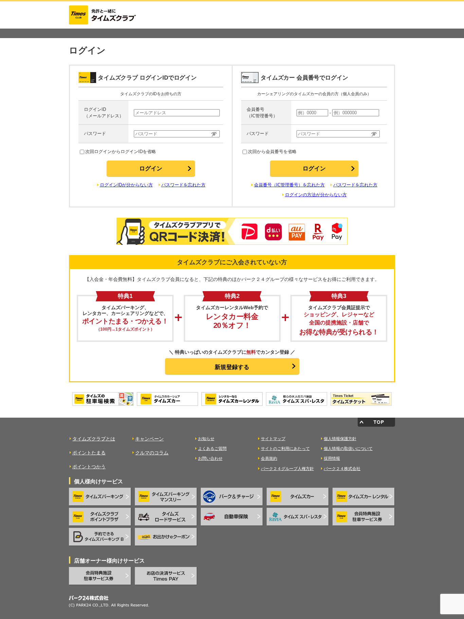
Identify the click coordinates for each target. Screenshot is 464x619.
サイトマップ (273, 438)
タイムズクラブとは (93, 438)
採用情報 (332, 458)
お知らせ (206, 438)
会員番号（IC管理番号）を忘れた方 (289, 184)
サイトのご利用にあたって (285, 448)
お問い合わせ (210, 458)
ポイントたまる (89, 452)
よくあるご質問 (212, 448)
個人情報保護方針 (340, 438)
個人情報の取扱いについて (348, 448)
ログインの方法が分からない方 (316, 194)
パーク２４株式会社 (342, 468)
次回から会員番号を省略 (272, 151)
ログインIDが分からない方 (126, 184)
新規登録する (232, 367)
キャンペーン (149, 438)
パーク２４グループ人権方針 (287, 468)
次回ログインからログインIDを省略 (120, 151)
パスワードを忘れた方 (183, 184)
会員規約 (269, 458)
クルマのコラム (151, 452)
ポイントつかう (89, 466)
